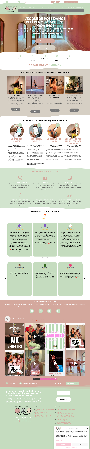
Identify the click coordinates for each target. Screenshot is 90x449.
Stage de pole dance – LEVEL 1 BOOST (43, 413)
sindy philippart (45, 228)
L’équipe (43, 7)
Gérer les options (59, 440)
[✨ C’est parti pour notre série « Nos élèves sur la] (55, 363)
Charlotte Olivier (45, 267)
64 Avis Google (48, 219)
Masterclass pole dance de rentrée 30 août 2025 (43, 415)
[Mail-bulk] (19, 2)
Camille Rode (19, 267)
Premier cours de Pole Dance (75, 7)
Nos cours (22, 7)
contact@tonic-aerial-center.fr (28, 2)
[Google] (59, 2)
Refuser (80, 444)
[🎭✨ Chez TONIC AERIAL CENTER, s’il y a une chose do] (14, 363)
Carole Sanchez (20, 228)
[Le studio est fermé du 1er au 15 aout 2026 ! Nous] (55, 336)
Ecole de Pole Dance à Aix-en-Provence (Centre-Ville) (65, 421)
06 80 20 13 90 (13, 2)
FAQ (62, 7)
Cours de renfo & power (63, 418)
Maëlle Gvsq (70, 267)
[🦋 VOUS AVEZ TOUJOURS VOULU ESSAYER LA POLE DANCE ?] (14, 336)
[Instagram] (54, 2)
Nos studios (32, 7)
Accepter (63, 444)
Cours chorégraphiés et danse (65, 414)
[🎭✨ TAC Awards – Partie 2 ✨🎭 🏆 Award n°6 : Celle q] (75, 336)
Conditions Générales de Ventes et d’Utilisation (66, 410)
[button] (87, 428)
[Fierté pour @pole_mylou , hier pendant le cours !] (75, 363)
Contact (51, 10)
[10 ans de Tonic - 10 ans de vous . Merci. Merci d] (35, 363)
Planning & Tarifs (53, 7)
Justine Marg (70, 228)
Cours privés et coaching (64, 419)
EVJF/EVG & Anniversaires (64, 423)
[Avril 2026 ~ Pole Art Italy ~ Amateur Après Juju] (35, 336)
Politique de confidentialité (71, 447)
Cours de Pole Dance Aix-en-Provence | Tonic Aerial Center (65, 415)
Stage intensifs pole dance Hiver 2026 (44, 410)
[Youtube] (57, 2)
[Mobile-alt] (7, 2)
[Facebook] (52, 2)
